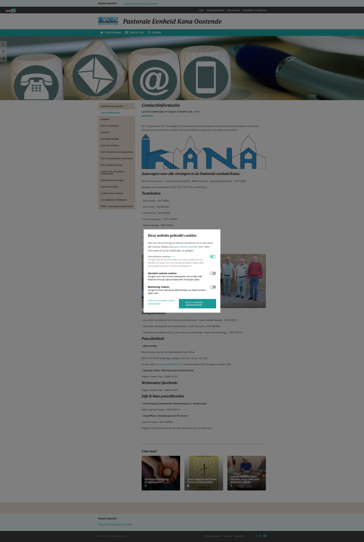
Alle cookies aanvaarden (194, 303)
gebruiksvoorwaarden (186, 246)
